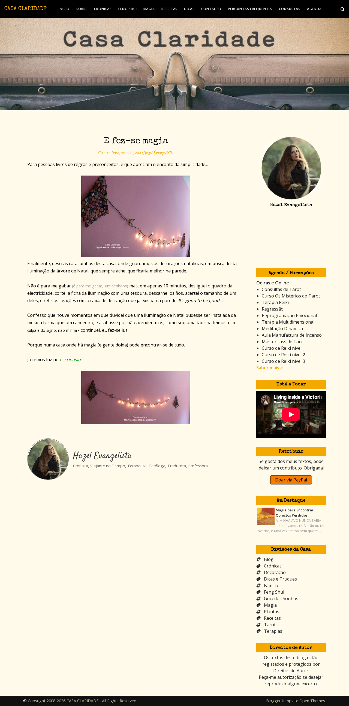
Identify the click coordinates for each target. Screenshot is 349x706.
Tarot (270, 625)
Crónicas (273, 566)
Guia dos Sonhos (281, 598)
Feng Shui (274, 592)
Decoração (275, 572)
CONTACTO (211, 9)
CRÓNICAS (103, 9)
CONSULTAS (289, 9)
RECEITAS (169, 9)
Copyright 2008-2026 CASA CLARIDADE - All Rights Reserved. (82, 700)
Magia (270, 605)
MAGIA (149, 9)
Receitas (272, 618)
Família (271, 585)
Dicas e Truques (280, 579)
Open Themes (312, 700)
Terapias (273, 631)
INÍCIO (64, 9)
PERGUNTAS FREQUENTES (250, 9)
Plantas (271, 612)
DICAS (189, 9)
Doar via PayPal (291, 480)
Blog (268, 559)
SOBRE (82, 9)
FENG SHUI (127, 9)
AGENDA (314, 9)
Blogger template (282, 700)
